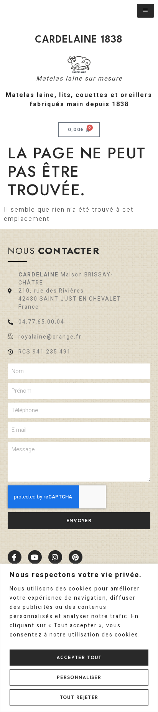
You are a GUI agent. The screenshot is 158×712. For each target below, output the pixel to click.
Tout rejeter (79, 697)
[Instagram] (55, 557)
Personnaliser (79, 677)
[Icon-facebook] (14, 557)
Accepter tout (79, 657)
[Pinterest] (75, 557)
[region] (79, 638)
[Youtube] (35, 557)
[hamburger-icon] (145, 11)
